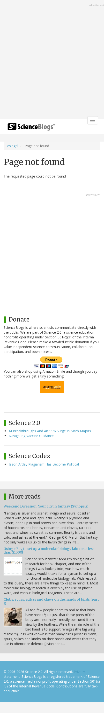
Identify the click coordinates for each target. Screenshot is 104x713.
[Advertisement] (52, 60)
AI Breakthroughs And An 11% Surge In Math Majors (50, 431)
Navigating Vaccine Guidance (31, 435)
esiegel (12, 146)
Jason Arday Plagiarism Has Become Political (44, 464)
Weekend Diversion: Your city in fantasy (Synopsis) (46, 506)
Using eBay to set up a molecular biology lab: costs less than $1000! (49, 551)
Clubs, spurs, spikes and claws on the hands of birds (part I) (51, 601)
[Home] (31, 128)
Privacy (79, 671)
